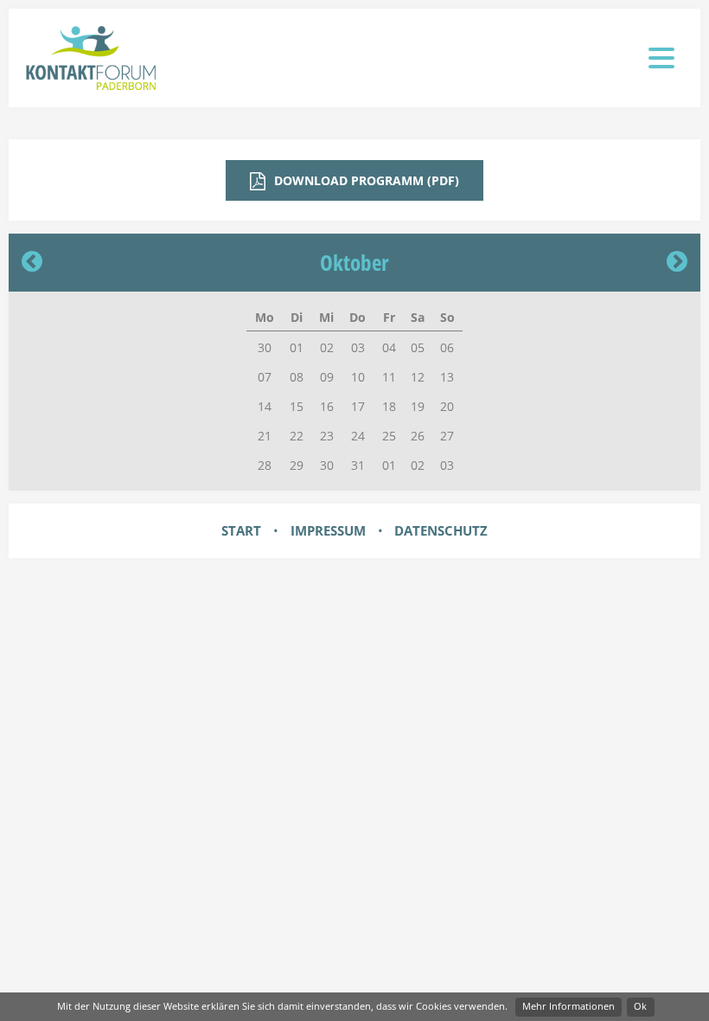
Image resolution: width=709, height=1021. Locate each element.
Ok (640, 1005)
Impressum (328, 530)
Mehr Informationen (568, 1005)
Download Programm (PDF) (365, 180)
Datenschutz (441, 530)
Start (241, 530)
